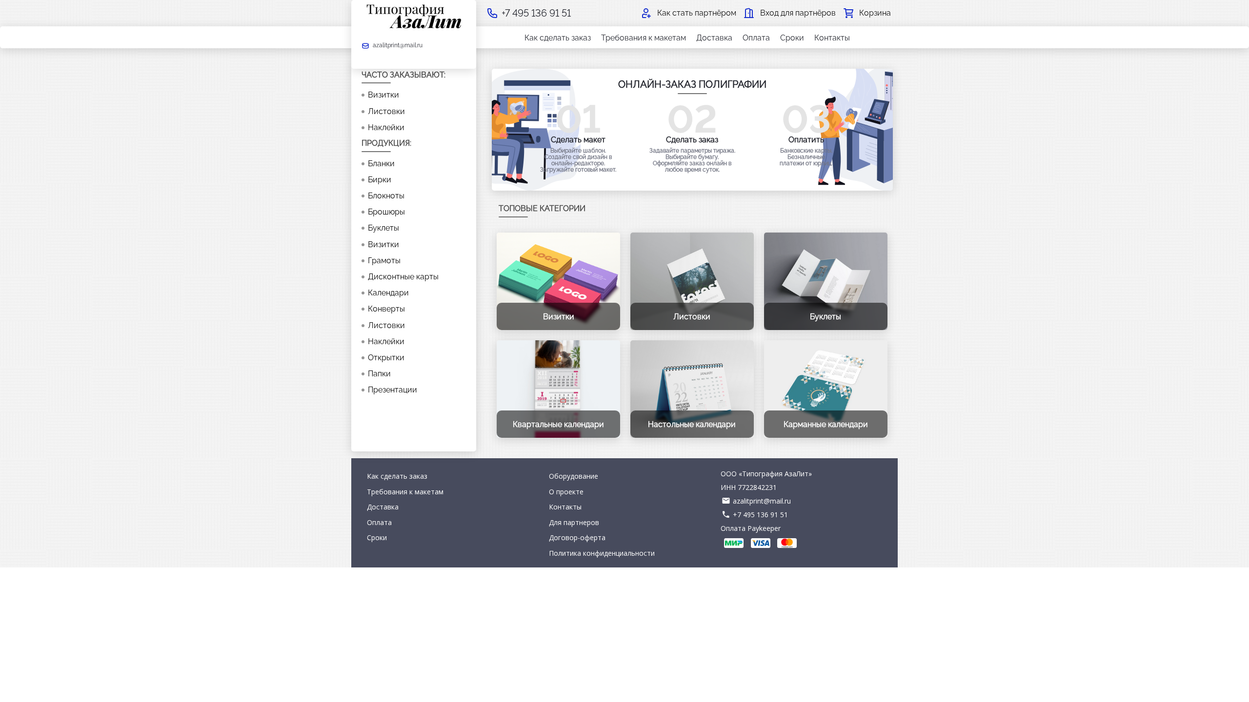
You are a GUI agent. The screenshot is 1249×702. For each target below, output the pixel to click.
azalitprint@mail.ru (762, 501)
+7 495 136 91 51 (760, 514)
